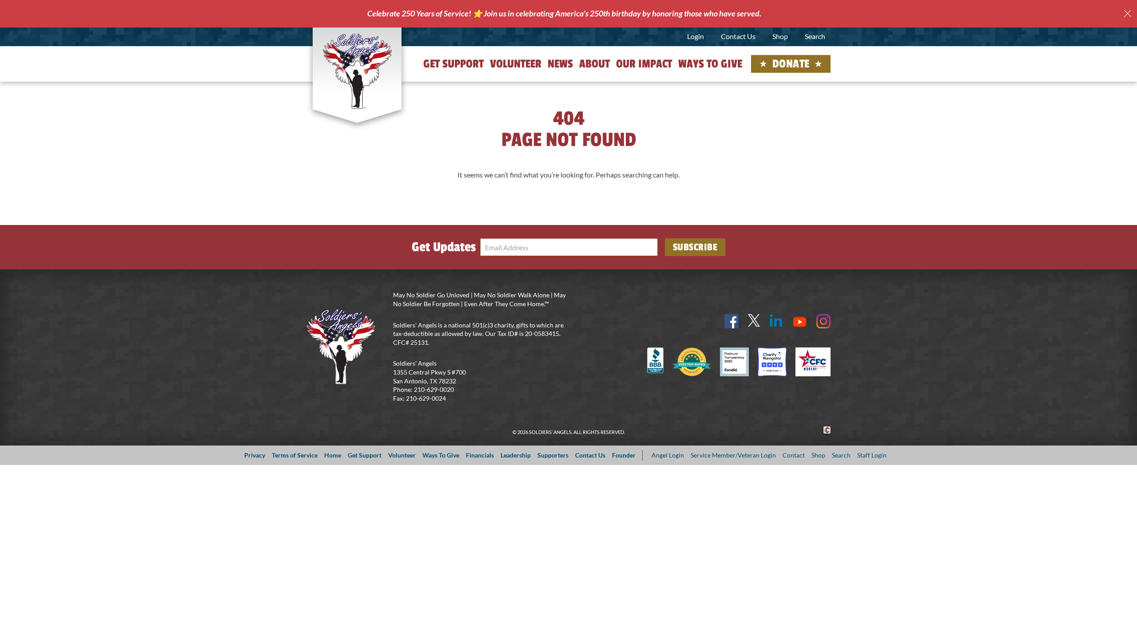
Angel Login (668, 455)
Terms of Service (295, 455)
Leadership (516, 455)
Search (815, 36)
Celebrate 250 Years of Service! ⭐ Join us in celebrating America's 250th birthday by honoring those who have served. (564, 13)
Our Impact (644, 64)
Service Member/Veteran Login (733, 455)
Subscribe (695, 247)
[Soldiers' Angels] (357, 71)
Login (695, 36)
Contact (794, 455)
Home (332, 455)
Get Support (453, 64)
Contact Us (738, 36)
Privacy (254, 455)
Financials (480, 455)
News (560, 64)
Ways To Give (440, 455)
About (594, 64)
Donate (791, 64)
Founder (624, 455)
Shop (780, 36)
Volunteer (515, 64)
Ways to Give (710, 64)
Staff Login (872, 455)
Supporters (552, 455)
